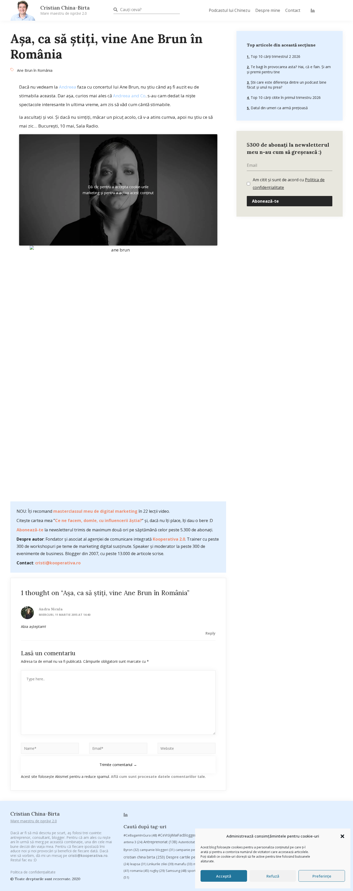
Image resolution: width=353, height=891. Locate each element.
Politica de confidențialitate (33, 872)
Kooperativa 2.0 (169, 539)
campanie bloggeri (157, 850)
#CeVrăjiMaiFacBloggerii (182, 835)
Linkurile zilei (160, 864)
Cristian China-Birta (65, 10)
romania (139, 870)
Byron (131, 850)
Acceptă (223, 876)
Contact (292, 10)
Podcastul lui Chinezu (229, 10)
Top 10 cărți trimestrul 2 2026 (275, 56)
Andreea (67, 87)
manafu (183, 864)
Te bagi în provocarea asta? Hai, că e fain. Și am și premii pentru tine (289, 70)
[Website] (187, 749)
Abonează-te (30, 530)
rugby (157, 871)
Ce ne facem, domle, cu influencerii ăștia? (98, 520)
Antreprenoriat (160, 841)
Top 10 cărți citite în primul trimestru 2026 (285, 97)
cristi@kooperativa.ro (58, 563)
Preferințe (321, 876)
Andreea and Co (129, 96)
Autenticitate (190, 842)
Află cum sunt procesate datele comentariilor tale (158, 776)
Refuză (272, 876)
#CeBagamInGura (140, 835)
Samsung (176, 870)
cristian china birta (144, 857)
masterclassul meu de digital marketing (95, 511)
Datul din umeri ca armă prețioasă (279, 107)
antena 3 (133, 842)
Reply (210, 633)
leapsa (138, 864)
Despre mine (267, 10)
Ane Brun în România (34, 70)
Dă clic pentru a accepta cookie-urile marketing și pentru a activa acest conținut (118, 190)
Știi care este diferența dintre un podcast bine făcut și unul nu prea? (286, 85)
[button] (342, 836)
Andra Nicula (51, 609)
